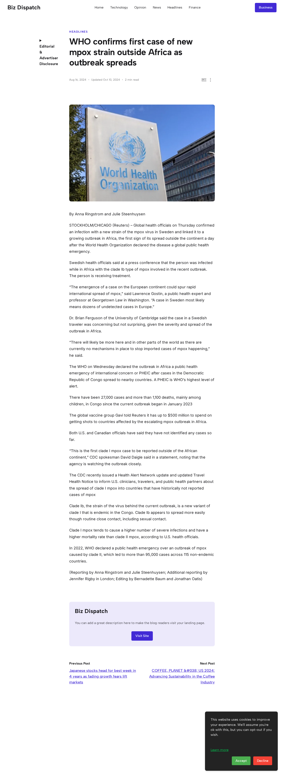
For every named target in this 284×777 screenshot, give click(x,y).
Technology (119, 7)
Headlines (174, 7)
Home (99, 7)
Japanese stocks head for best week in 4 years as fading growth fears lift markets (102, 676)
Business (266, 7)
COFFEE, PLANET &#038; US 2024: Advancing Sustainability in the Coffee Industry (182, 676)
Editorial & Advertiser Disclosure (49, 55)
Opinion (140, 7)
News (157, 7)
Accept (241, 761)
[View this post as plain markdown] (204, 80)
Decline (262, 761)
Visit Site (142, 636)
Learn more (219, 750)
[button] (210, 80)
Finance (195, 7)
